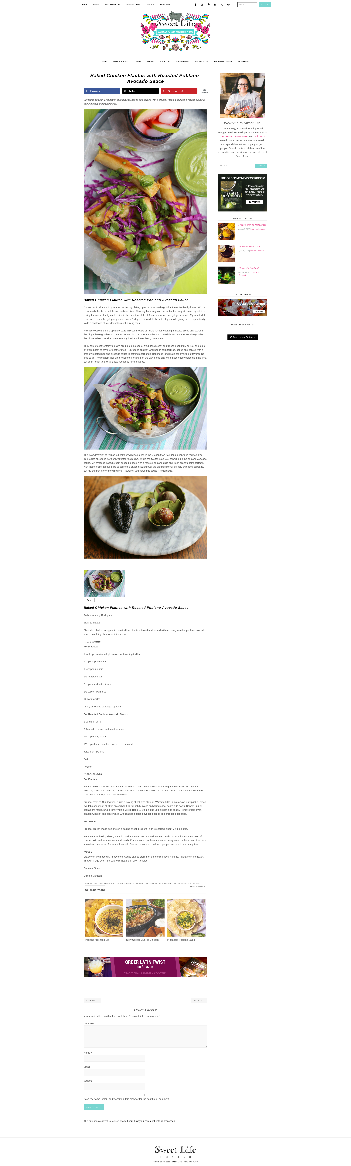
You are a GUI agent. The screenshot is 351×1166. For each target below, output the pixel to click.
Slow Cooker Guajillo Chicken (142, 939)
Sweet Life (175, 31)
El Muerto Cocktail (248, 268)
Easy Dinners (102, 884)
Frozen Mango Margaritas (252, 225)
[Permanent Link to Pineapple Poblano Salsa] (186, 900)
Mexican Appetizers (159, 884)
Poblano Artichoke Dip (97, 939)
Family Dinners (126, 884)
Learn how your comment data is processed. (151, 1121)
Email (87, 1066)
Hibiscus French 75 (249, 246)
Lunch (137, 884)
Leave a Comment (198, 887)
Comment (90, 1023)
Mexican (144, 884)
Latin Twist (259, 136)
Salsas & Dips (195, 884)
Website (88, 1081)
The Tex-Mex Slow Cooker (233, 136)
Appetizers (90, 884)
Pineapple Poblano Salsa (181, 939)
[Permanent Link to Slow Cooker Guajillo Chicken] (145, 900)
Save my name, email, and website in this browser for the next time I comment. (127, 1099)
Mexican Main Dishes (178, 884)
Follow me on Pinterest (242, 337)
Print (89, 600)
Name (88, 1052)
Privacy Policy (191, 1162)
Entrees (114, 884)
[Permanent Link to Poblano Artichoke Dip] (104, 900)
